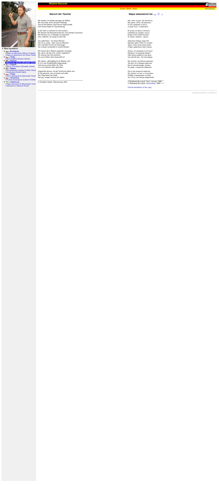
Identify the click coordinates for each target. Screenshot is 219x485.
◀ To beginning (210, 8)
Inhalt (134, 9)
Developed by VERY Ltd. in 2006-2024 (204, 92)
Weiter (128, 9)
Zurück (122, 9)
